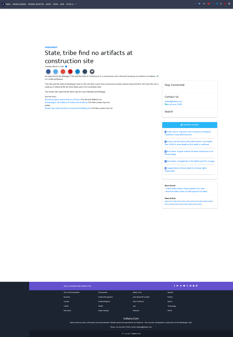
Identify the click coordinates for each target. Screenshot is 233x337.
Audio (48, 4)
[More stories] (66, 66)
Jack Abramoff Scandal (141, 297)
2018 (166, 201)
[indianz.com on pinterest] (178, 89)
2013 (188, 201)
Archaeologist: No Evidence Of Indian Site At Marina (66, 102)
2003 (186, 204)
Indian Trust (137, 292)
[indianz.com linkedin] (217, 3)
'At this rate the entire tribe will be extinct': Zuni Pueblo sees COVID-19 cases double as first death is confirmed (188, 143)
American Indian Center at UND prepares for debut (186, 191)
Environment (102, 292)
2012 (192, 201)
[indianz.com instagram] (213, 3)
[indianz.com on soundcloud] (171, 89)
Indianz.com (136, 333)
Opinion (170, 292)
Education (67, 310)
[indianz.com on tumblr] (221, 3)
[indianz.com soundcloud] (204, 3)
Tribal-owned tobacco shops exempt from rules (185, 188)
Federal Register (36, 4)
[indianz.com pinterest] (225, 3)
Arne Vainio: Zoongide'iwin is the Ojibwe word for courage (190, 161)
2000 (200, 204)
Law (134, 306)
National (136, 310)
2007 (166, 204)
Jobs (62, 4)
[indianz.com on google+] (173, 89)
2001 (195, 204)
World (169, 310)
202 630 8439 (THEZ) (174, 104)
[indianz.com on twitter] (168, 89)
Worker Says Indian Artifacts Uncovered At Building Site (68, 108)
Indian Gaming (19, 4)
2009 (205, 201)
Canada (66, 301)
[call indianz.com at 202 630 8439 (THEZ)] (166, 104)
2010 (200, 201)
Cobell (66, 306)
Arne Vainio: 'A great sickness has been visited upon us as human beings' (189, 153)
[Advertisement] (118, 28)
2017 (170, 201)
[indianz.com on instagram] (183, 89)
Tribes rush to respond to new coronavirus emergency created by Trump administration (188, 133)
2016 (174, 201)
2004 (181, 204)
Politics (170, 297)
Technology (171, 306)
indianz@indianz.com (173, 101)
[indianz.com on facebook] (166, 89)
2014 (183, 201)
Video (55, 4)
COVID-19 (69, 4)
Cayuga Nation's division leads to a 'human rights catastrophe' (186, 170)
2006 (171, 204)
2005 (176, 204)
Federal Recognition (105, 297)
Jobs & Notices (138, 301)
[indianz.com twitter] (199, 3)
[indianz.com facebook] (195, 3)
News (8, 4)
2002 (190, 204)
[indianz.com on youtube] (209, 3)
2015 (179, 201)
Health (100, 306)
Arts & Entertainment (71, 292)
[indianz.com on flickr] (229, 3)
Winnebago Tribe (185, 322)
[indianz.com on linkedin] (185, 89)
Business (67, 297)
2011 (196, 201)
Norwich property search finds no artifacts (62, 99)
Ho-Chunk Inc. (139, 322)
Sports (170, 301)
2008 (210, 201)
